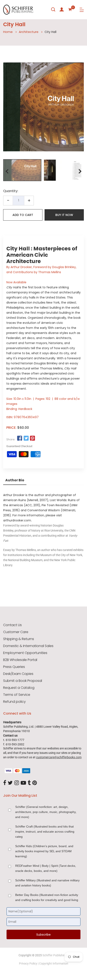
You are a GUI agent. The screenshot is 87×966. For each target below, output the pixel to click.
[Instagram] (16, 783)
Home (8, 32)
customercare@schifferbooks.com (59, 757)
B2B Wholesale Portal (20, 660)
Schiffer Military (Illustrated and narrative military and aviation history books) (47, 883)
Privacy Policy (28, 963)
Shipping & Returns (18, 639)
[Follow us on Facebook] (19, 438)
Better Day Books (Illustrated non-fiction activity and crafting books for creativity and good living (46, 897)
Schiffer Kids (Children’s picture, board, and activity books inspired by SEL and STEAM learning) (44, 851)
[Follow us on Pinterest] (32, 438)
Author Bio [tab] (14, 480)
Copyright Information (53, 963)
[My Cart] (70, 9)
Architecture (28, 32)
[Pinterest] (34, 783)
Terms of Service (16, 694)
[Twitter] (10, 783)
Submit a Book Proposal (22, 680)
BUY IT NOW (64, 215)
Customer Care (15, 632)
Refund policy (14, 701)
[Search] (53, 9)
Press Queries (14, 667)
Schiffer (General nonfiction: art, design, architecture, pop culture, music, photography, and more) (45, 812)
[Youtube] (23, 783)
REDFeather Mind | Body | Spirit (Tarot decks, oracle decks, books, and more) (45, 868)
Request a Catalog (18, 687)
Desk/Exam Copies (18, 674)
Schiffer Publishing (54, 955)
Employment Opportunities (25, 653)
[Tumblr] (29, 783)
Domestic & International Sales (28, 646)
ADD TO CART (22, 215)
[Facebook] (4, 783)
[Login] (62, 9)
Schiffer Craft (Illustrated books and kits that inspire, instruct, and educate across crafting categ (44, 831)
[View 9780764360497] (22, 170)
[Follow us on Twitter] (26, 438)
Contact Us (12, 625)
